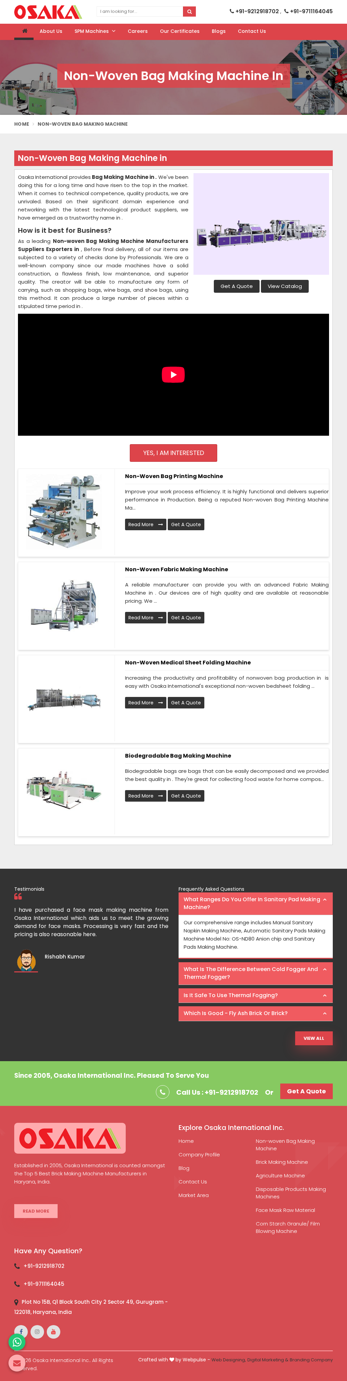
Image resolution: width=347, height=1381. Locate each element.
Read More (141, 524)
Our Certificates (180, 31)
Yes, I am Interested (173, 453)
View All (314, 1038)
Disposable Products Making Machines (291, 1193)
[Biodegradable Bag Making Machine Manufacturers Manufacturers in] (63, 791)
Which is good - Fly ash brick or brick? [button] (236, 1013)
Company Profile (199, 1154)
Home (21, 124)
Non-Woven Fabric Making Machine (176, 569)
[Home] (24, 32)
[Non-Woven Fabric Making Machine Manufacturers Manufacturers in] (63, 605)
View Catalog (285, 286)
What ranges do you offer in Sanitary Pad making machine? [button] (252, 903)
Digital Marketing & (267, 1360)
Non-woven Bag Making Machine (285, 1144)
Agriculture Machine (280, 1175)
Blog (184, 1168)
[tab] (256, 903)
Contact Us (252, 31)
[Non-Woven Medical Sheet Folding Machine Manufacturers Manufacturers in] (63, 698)
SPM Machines (92, 31)
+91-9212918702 (257, 11)
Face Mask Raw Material (285, 1210)
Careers (138, 31)
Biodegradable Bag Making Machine (178, 756)
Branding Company (311, 1360)
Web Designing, (228, 1360)
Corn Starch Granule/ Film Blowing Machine (288, 1227)
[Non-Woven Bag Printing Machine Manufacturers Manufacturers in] (63, 512)
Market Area (194, 1195)
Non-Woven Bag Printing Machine (174, 476)
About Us (51, 31)
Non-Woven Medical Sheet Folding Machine (188, 662)
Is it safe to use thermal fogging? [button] (231, 995)
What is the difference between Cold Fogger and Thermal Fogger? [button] (251, 973)
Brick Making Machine (282, 1162)
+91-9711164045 (311, 11)
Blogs (219, 31)
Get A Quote (237, 286)
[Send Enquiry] (16, 1363)
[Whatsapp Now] (16, 1342)
